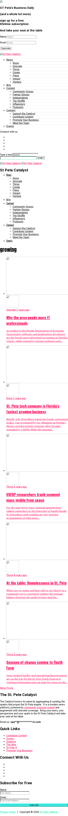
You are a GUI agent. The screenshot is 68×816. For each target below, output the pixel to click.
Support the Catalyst (24, 113)
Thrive (16, 69)
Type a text (6, 154)
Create (16, 72)
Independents (20, 97)
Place (16, 75)
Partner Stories (21, 94)
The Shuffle (19, 100)
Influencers (19, 104)
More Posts (6, 688)
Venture (17, 81)
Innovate (17, 66)
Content (10, 88)
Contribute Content (23, 116)
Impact (16, 78)
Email (3, 42)
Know (16, 63)
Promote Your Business (26, 119)
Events (10, 126)
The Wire (11, 744)
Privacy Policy (8, 812)
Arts (8, 85)
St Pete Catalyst (49, 812)
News (9, 59)
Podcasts (18, 107)
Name (3, 36)
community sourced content (39, 707)
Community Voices (23, 91)
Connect (10, 110)
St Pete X (11, 747)
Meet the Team (21, 123)
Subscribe (5, 48)
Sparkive (11, 741)
